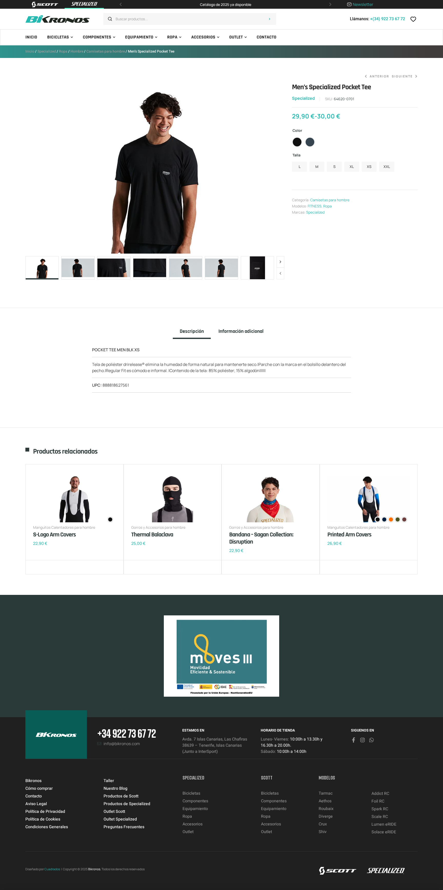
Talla (296, 155)
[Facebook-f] (353, 740)
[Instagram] (362, 740)
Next (280, 262)
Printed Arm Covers (349, 534)
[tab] (192, 333)
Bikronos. (94, 869)
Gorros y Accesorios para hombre (158, 527)
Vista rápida (53, 567)
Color (297, 130)
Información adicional (241, 331)
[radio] (297, 142)
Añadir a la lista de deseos (38, 567)
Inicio (29, 51)
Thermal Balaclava (152, 534)
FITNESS (314, 206)
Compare (45, 567)
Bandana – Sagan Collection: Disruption (261, 538)
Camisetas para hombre (105, 51)
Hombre (77, 51)
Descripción (192, 331)
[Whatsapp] (371, 740)
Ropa (63, 51)
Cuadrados (52, 869)
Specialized (46, 51)
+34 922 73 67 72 (126, 733)
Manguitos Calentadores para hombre (64, 527)
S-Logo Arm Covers (54, 534)
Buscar (269, 19)
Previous (280, 273)
